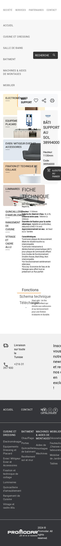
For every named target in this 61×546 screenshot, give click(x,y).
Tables (54, 463)
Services (20, 9)
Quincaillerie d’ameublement (12, 489)
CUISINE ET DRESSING (16, 36)
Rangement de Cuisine (11, 497)
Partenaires (36, 9)
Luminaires (9, 482)
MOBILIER (9, 85)
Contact (52, 9)
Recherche (42, 55)
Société (7, 9)
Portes (25, 443)
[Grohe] (48, 117)
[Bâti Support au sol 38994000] (29, 126)
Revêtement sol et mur (28, 458)
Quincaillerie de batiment (28, 449)
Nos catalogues (49, 411)
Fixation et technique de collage (10, 474)
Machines (41, 453)
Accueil (8, 25)
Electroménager (12, 441)
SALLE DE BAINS (13, 48)
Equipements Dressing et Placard (10, 450)
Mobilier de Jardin (55, 456)
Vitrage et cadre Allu (9, 505)
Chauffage (27, 438)
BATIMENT (9, 59)
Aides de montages (42, 446)
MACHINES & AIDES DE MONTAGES (14, 72)
